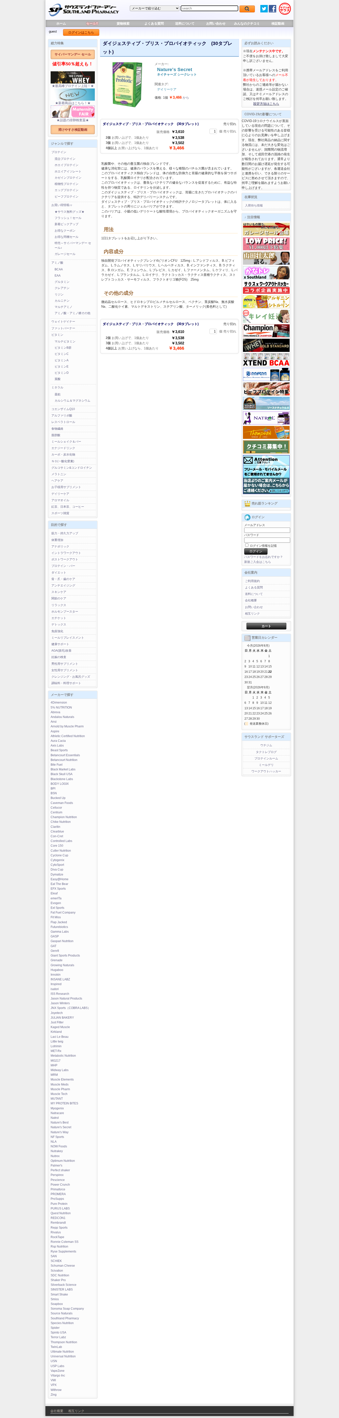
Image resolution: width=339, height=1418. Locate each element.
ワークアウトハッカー (266, 771)
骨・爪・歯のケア (63, 579)
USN (54, 1361)
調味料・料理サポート (66, 683)
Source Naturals (61, 1313)
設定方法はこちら (266, 104)
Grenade (57, 960)
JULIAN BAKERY (62, 1017)
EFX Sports (58, 888)
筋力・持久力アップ (64, 533)
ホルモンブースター (64, 611)
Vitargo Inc (58, 1375)
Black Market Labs (63, 769)
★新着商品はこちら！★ (73, 103)
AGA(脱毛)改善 (61, 650)
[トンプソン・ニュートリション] (266, 438)
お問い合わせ (216, 23)
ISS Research (60, 994)
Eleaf (54, 893)
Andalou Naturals (62, 717)
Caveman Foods (62, 803)
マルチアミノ (63, 306)
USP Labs (57, 1366)
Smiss (55, 1299)
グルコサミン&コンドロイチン (71, 467)
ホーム (61, 23)
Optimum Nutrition (63, 1161)
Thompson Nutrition (64, 1342)
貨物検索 (123, 23)
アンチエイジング (63, 585)
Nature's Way (59, 1132)
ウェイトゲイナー (63, 321)
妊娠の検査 (58, 657)
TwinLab (56, 1347)
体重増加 (57, 540)
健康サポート (60, 644)
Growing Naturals (62, 965)
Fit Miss (56, 917)
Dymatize (57, 874)
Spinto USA (58, 1332)
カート (266, 626)
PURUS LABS (60, 1208)
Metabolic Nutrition (63, 1055)
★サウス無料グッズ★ (69, 211)
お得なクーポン (65, 230)
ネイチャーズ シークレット (177, 74)
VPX (54, 1385)
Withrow (56, 1390)
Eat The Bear (59, 884)
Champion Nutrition (64, 817)
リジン (59, 294)
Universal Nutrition (63, 1356)
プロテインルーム (266, 758)
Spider (55, 1328)
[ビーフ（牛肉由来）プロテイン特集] (266, 394)
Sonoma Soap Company (67, 1308)
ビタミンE (61, 366)
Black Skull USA (61, 774)
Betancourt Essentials (65, 755)
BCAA (59, 269)
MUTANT (57, 1098)
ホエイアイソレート (68, 171)
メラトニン (58, 474)
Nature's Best (59, 1122)
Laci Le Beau (59, 1037)
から (179, 97)
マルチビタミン (65, 341)
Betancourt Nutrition (64, 760)
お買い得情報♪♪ (61, 205)
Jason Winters (60, 1003)
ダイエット (58, 572)
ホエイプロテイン (66, 165)
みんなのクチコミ (247, 23)
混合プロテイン (65, 158)
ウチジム (266, 745)
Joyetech (57, 1013)
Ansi (54, 721)
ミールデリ (266, 765)
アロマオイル (60, 500)
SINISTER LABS (62, 1289)
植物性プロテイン (66, 183)
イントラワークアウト (66, 553)
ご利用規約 (252, 581)
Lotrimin (56, 1046)
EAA (58, 275)
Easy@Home (59, 879)
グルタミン (62, 281)
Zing (54, 1394)
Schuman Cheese (63, 1265)
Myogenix (57, 1108)
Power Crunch (60, 1184)
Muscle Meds (59, 1084)
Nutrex (55, 1156)
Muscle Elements (62, 1079)
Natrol (55, 1118)
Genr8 (55, 951)
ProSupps (57, 1199)
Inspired (56, 984)
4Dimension (59, 702)
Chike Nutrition (61, 822)
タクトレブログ (266, 752)
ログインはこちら (81, 32)
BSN (54, 793)
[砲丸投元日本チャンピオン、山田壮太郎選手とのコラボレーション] (266, 263)
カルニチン (62, 300)
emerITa (56, 898)
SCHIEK (56, 1261)
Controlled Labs (61, 841)
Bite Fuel (57, 764)
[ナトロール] (266, 423)
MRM (54, 1075)
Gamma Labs (60, 931)
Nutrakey (57, 1151)
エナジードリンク (63, 448)
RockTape (57, 1237)
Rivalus (56, 1232)
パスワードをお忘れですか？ (263, 557)
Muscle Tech (59, 1094)
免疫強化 (57, 631)
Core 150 (57, 845)
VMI (53, 1380)
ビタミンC (62, 353)
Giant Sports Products (65, 955)
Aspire (55, 731)
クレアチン (62, 288)
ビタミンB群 (63, 347)
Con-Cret (57, 836)
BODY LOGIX (60, 784)
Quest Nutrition (61, 1213)
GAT (53, 946)
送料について (185, 23)
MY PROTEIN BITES (64, 1103)
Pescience (58, 1180)
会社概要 (251, 600)
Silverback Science (63, 1285)
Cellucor (56, 807)
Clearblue (57, 831)
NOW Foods (59, 1146)
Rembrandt (58, 1222)
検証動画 (277, 23)
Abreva (55, 712)
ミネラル (57, 387)
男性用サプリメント (64, 664)
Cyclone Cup (59, 855)
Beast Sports (59, 750)
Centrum (56, 812)
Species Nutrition (62, 1323)
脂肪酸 (55, 435)
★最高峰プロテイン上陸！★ (73, 86)
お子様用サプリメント (66, 487)
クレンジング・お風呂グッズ (70, 676)
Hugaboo (57, 970)
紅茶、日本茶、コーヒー (67, 506)
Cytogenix (57, 860)
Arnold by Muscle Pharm (67, 726)
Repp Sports (59, 1227)
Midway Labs (59, 1070)
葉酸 (58, 378)
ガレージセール (65, 253)
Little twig (57, 1041)
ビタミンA (61, 360)
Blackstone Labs (62, 779)
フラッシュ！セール (68, 217)
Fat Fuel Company (63, 912)
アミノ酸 (57, 262)
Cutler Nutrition (61, 850)
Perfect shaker (60, 1170)
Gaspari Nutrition (62, 941)
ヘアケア (57, 480)
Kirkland (56, 1032)
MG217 (56, 1060)
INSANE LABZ (60, 979)
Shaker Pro (58, 1280)
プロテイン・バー (63, 566)
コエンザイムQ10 (63, 409)
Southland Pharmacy (65, 1318)
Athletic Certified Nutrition (68, 736)
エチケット (58, 618)
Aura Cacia (58, 741)
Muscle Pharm (60, 1089)
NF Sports (57, 1137)
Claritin (55, 827)
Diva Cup (57, 869)
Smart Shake (59, 1294)
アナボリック (60, 546)
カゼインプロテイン (68, 177)
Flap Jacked (59, 922)
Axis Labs (57, 745)
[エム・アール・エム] (266, 380)
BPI (53, 788)
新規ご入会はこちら (257, 562)
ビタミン (57, 334)
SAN (54, 1256)
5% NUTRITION (61, 707)
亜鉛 (58, 394)
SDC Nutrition (60, 1275)
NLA (54, 1141)
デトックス (58, 624)
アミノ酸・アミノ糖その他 (72, 313)
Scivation (57, 1270)
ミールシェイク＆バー (66, 441)
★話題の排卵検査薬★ (73, 120)
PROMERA (58, 1194)
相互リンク (252, 613)
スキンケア (58, 592)
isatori (55, 989)
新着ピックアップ (66, 224)
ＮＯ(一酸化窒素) (62, 461)
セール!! (92, 23)
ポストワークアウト (64, 559)
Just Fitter (57, 1022)
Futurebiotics (59, 927)
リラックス (58, 605)
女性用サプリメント (64, 670)
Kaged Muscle (60, 1027)
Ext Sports (57, 908)
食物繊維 (57, 428)
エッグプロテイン (66, 190)
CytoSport (57, 865)
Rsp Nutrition (59, 1246)
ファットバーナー (63, 328)
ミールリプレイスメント (67, 637)
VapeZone (58, 1371)
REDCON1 (58, 1218)
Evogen (56, 903)
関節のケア (58, 598)
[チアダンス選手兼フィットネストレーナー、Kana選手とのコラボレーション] (266, 278)
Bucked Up (58, 798)
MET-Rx (56, 1051)
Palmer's (56, 1165)
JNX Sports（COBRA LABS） (71, 1008)
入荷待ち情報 (254, 205)
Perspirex (57, 1175)
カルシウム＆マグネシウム (72, 400)
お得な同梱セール (66, 236)
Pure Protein (59, 1204)
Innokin (56, 974)
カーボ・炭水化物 (63, 454)
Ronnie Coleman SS (64, 1242)
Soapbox (57, 1304)
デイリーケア (60, 494)
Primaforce (58, 1189)
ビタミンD (62, 372)
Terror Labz (58, 1337)
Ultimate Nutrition (62, 1351)
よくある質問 (154, 23)
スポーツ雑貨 (60, 513)
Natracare (57, 1113)
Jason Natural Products (66, 998)
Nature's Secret (61, 1127)
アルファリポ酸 (61, 415)
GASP (55, 936)
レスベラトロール (63, 422)
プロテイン (58, 152)
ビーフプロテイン (66, 196)
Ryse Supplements (63, 1251)
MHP (54, 1065)
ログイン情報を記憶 (263, 545)
